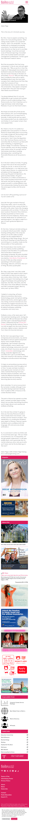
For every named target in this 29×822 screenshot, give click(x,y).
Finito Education (6, 795)
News (3, 787)
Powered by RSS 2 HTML (21, 582)
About (3, 784)
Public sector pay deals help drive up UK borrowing (14, 575)
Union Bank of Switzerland (17, 258)
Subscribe (4, 789)
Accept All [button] (14, 818)
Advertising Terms (7, 778)
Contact (3, 792)
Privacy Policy (5, 781)
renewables (9, 351)
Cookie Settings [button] (6, 818)
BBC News (5, 573)
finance (11, 75)
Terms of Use (5, 776)
